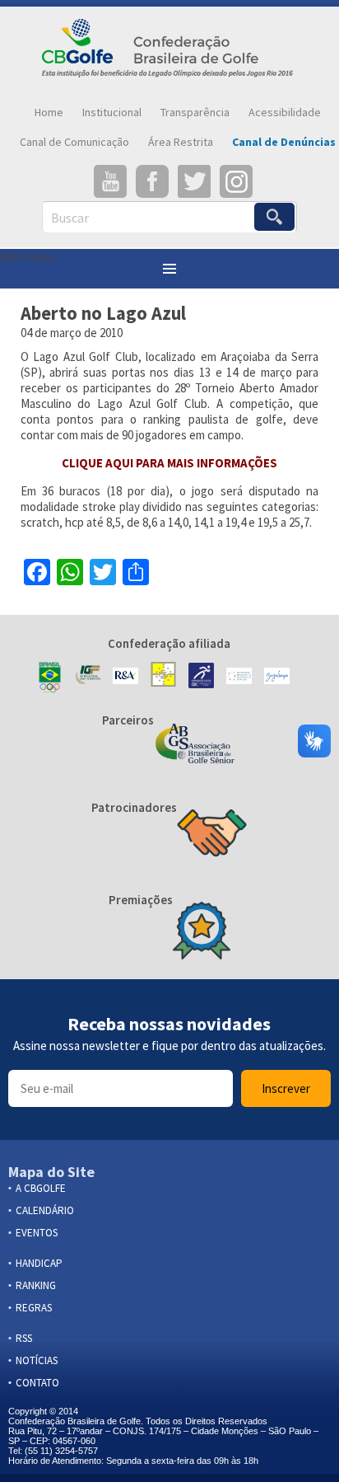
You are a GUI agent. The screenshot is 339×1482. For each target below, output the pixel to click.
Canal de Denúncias (284, 141)
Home (49, 112)
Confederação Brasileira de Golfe (169, 52)
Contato (37, 1383)
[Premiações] (201, 932)
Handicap (39, 1263)
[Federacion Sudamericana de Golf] (163, 677)
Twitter (194, 181)
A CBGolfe (41, 1188)
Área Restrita (180, 141)
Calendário (45, 1210)
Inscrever (286, 1088)
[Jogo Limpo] (277, 677)
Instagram (236, 181)
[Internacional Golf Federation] (87, 678)
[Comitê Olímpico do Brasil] (50, 677)
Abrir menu (27, 257)
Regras (34, 1308)
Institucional (112, 112)
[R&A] (125, 677)
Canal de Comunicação (74, 141)
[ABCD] (239, 677)
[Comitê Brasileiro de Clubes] (201, 677)
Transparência (195, 112)
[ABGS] (195, 745)
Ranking (36, 1285)
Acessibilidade (284, 112)
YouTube (110, 181)
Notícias (37, 1360)
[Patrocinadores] (212, 835)
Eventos (37, 1233)
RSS (24, 1338)
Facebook (152, 181)
